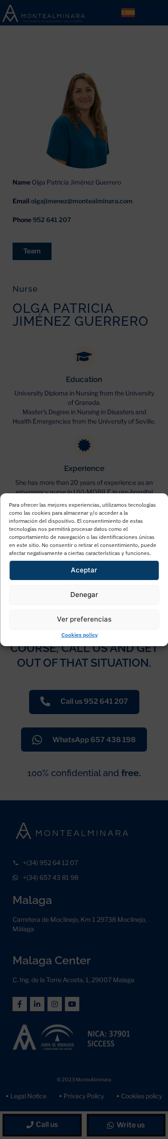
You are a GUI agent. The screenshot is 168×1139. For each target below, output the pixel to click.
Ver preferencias (84, 619)
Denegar (84, 594)
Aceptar (84, 570)
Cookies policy (79, 634)
